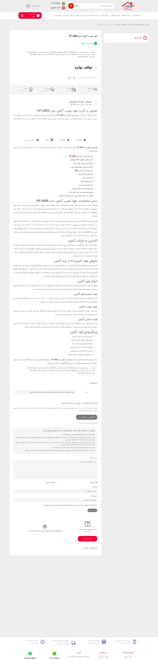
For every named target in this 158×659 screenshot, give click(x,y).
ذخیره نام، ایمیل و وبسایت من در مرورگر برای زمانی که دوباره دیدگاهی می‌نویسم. (69, 505)
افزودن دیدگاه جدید (85, 417)
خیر (70, 78)
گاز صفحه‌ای (94, 15)
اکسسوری (58, 15)
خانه (147, 25)
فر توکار (78, 15)
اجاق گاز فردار (104, 15)
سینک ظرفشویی (115, 15)
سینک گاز (29, 360)
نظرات (47, 140)
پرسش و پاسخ (30, 140)
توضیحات (79, 140)
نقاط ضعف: (49, 483)
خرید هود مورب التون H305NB (78, 52)
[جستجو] (71, 6)
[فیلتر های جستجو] (77, 6)
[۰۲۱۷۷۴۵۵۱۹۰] (63, 3)
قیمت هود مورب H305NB (58, 52)
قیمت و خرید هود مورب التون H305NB (82, 54)
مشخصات (62, 140)
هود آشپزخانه (126, 15)
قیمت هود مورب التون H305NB (37, 52)
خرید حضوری (55, 7)
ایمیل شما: (93, 496)
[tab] (81, 140)
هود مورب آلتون (122, 25)
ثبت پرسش (87, 539)
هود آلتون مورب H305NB (38, 54)
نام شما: (94, 487)
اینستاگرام (65, 363)
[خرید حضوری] (63, 8)
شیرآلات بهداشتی (68, 15)
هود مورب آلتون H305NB (86, 57)
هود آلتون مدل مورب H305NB (58, 54)
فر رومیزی (85, 15)
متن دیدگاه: (93, 458)
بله (74, 78)
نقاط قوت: (92, 483)
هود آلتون (132, 25)
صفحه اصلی (136, 15)
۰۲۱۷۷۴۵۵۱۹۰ (55, 3)
